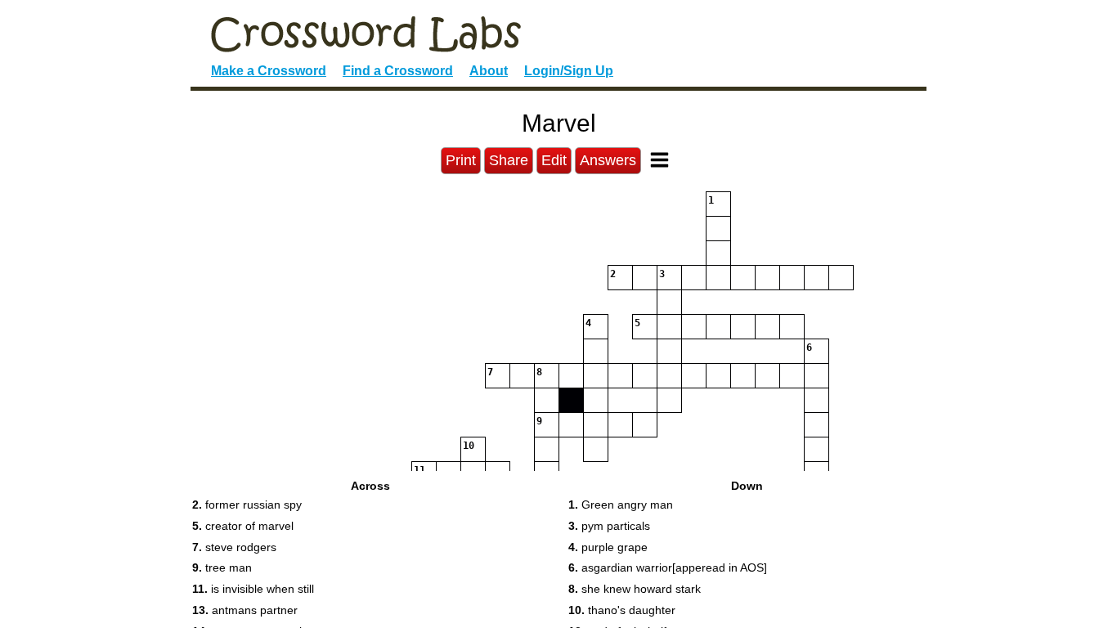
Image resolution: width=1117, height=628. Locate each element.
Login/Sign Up (568, 71)
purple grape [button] (608, 547)
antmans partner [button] (245, 610)
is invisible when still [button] (253, 588)
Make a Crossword (268, 71)
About (488, 71)
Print (461, 160)
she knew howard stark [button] (634, 588)
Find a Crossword (398, 71)
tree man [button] (222, 567)
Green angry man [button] (620, 504)
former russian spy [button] (247, 504)
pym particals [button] (609, 525)
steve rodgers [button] (234, 547)
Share (508, 160)
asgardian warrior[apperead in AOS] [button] (667, 567)
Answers (608, 160)
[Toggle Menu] (659, 160)
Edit (554, 160)
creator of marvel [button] (243, 525)
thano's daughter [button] (621, 610)
